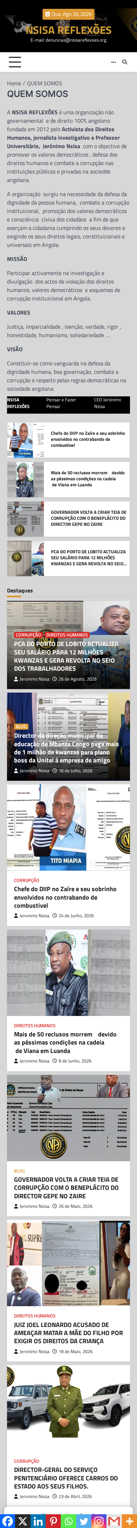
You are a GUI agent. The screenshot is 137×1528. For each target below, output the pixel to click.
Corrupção (28, 635)
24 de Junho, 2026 (76, 915)
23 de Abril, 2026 (75, 1496)
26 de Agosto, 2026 (78, 679)
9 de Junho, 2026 (75, 1061)
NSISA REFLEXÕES (69, 30)
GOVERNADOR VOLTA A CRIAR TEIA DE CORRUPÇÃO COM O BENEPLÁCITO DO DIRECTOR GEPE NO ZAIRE (88, 478)
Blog (21, 727)
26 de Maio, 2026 (75, 1206)
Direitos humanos (67, 635)
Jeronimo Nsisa (35, 679)
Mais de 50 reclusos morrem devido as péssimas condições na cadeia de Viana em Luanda (88, 439)
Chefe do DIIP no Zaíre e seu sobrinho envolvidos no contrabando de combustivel (65, 897)
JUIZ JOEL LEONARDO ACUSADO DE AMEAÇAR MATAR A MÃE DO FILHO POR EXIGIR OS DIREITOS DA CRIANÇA (68, 1333)
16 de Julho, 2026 (75, 770)
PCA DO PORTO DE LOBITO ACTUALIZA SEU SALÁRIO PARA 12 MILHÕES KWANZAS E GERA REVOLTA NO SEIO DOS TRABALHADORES (88, 521)
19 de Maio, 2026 (75, 1351)
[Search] (124, 62)
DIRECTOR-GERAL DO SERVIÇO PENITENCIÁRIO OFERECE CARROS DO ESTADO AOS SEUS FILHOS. (66, 1478)
